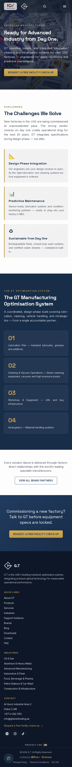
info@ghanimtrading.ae (16, 718)
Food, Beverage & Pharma (18, 678)
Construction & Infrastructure (19, 688)
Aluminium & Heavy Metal (17, 663)
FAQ (6, 643)
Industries (9, 613)
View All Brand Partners (36, 480)
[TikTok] (23, 734)
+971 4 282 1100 (13, 713)
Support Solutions (14, 618)
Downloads (10, 633)
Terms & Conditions (39, 762)
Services (9, 608)
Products (9, 603)
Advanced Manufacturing (18, 668)
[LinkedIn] (7, 734)
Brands (8, 623)
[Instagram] (15, 734)
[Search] (44, 6)
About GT (9, 597)
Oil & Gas (9, 658)
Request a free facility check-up (31, 72)
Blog (6, 628)
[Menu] (64, 6)
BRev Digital (41, 757)
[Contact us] (8, 758)
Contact (8, 638)
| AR (55, 762)
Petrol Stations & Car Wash (18, 683)
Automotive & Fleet (14, 673)
